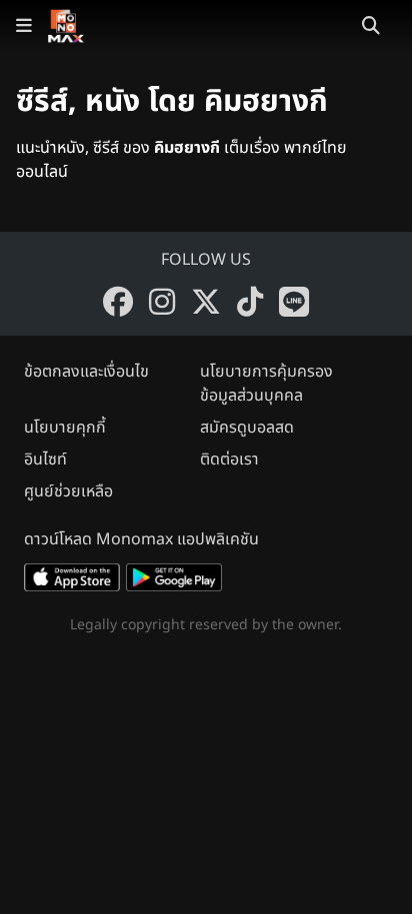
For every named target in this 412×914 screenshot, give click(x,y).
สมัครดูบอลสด (247, 428)
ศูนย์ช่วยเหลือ (68, 491)
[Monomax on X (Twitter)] (206, 302)
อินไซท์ (45, 459)
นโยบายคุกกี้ (65, 428)
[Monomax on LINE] (294, 302)
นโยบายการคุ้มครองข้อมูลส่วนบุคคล (266, 384)
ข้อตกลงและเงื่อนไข (86, 372)
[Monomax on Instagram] (162, 302)
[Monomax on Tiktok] (250, 302)
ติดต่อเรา (229, 459)
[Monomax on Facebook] (118, 302)
